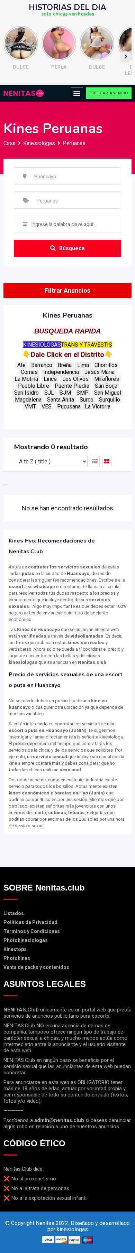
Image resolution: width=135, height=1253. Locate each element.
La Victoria (97, 406)
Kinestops (15, 949)
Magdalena (28, 399)
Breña (65, 365)
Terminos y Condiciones (31, 931)
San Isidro (26, 392)
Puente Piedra (72, 386)
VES (47, 406)
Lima (83, 365)
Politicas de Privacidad (30, 922)
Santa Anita (60, 399)
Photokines (16, 958)
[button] (77, 93)
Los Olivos (75, 379)
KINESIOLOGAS (42, 344)
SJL (49, 392)
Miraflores (106, 379)
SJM (65, 392)
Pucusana (69, 406)
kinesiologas (72, 1229)
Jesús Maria (99, 372)
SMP (82, 392)
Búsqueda (72, 248)
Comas (29, 372)
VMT (30, 406)
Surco (86, 399)
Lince (50, 379)
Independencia (61, 372)
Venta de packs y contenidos (36, 967)
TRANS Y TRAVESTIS (86, 344)
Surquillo (109, 399)
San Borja (106, 386)
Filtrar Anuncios (67, 290)
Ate (21, 365)
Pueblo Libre (33, 386)
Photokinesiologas (25, 940)
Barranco (41, 365)
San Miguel (107, 392)
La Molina (26, 379)
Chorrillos (106, 365)
